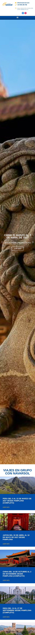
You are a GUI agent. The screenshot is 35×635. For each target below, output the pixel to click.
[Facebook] (23, 13)
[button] (17, 17)
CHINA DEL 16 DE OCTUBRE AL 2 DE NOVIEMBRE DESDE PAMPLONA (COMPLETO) (17, 574)
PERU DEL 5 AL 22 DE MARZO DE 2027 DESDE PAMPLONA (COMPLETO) (17, 501)
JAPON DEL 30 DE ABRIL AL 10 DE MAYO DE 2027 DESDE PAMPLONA (16, 537)
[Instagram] (25, 13)
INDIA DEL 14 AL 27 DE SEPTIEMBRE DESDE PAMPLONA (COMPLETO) (17, 610)
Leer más (6, 507)
